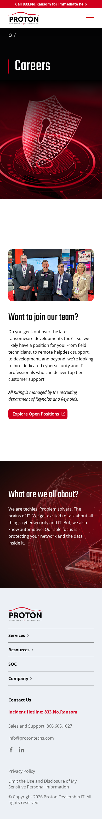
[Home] (24, 18)
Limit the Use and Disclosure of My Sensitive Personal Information (42, 784)
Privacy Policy (21, 771)
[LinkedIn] (21, 750)
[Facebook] (11, 750)
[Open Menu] (90, 18)
